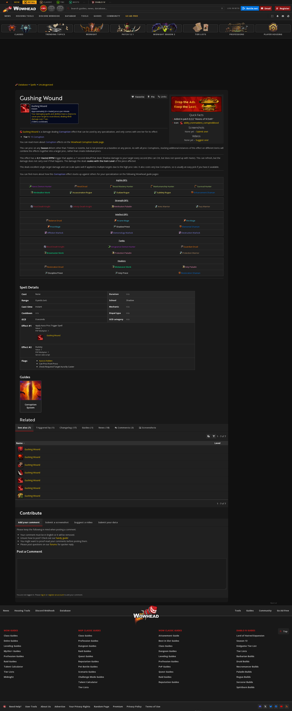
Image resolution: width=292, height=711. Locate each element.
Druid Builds (242, 661)
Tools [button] (84, 16)
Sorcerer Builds (244, 682)
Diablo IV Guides (245, 630)
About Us (46, 706)
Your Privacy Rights (79, 706)
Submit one (202, 131)
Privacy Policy (134, 706)
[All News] (7, 2)
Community (113, 16)
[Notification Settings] (277, 16)
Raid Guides (10, 661)
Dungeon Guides (87, 646)
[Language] (288, 16)
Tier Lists (9, 671)
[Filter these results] (214, 436)
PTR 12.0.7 (60, 8)
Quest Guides (85, 656)
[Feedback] (283, 16)
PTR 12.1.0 (51, 8)
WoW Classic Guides (170, 630)
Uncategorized (46, 84)
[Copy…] (208, 436)
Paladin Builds (244, 671)
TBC (62, 2)
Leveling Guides (12, 646)
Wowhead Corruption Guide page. (87, 142)
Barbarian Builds (245, 656)
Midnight (9, 676)
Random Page (101, 706)
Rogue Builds (243, 676)
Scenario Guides (87, 671)
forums (53, 544)
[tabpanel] (121, 469)
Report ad (273, 603)
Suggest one (202, 140)
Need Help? (15, 706)
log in (43, 595)
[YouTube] (281, 706)
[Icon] (25, 108)
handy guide (62, 538)
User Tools (31, 706)
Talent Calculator (13, 666)
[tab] (24, 427)
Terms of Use (152, 706)
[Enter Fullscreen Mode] (272, 16)
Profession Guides (14, 656)
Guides (97, 16)
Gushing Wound (53, 335)
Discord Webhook (49, 16)
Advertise (60, 706)
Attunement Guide (169, 635)
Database (70, 16)
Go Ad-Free (131, 16)
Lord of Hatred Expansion (250, 635)
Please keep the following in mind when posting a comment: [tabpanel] (52, 562)
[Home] (20, 8)
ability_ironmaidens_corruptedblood (201, 122)
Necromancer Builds (247, 666)
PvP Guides (165, 666)
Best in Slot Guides (169, 640)
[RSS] (286, 706)
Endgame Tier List (246, 646)
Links (163, 96)
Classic (47, 2)
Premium (118, 706)
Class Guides (11, 635)
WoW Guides (11, 630)
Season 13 (241, 640)
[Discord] (260, 706)
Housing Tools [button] (25, 16)
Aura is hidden (45, 360)
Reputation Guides (88, 661)
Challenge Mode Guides (91, 676)
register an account (56, 595)
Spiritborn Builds (245, 687)
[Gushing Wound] (20, 449)
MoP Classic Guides (89, 630)
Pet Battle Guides (88, 666)
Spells (33, 84)
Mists (76, 2)
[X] (265, 706)
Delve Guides (11, 640)
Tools (238, 610)
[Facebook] (276, 706)
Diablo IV (100, 2)
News (8, 16)
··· (84, 2)
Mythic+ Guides (12, 651)
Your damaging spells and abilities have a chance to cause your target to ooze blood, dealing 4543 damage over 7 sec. (53, 116)
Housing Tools (22, 610)
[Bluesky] (270, 706)
